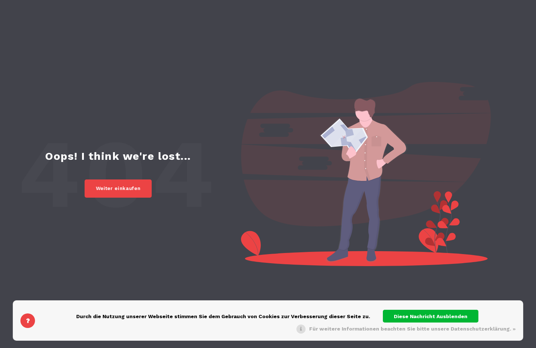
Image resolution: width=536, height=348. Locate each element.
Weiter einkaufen (118, 188)
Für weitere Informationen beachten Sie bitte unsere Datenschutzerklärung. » (412, 329)
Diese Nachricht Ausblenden (430, 316)
